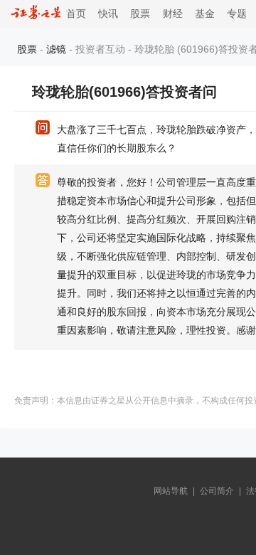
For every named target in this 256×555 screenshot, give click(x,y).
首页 (73, 14)
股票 (140, 14)
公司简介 (217, 491)
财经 (173, 14)
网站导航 (171, 491)
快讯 (108, 14)
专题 (237, 14)
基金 (205, 14)
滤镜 (56, 49)
